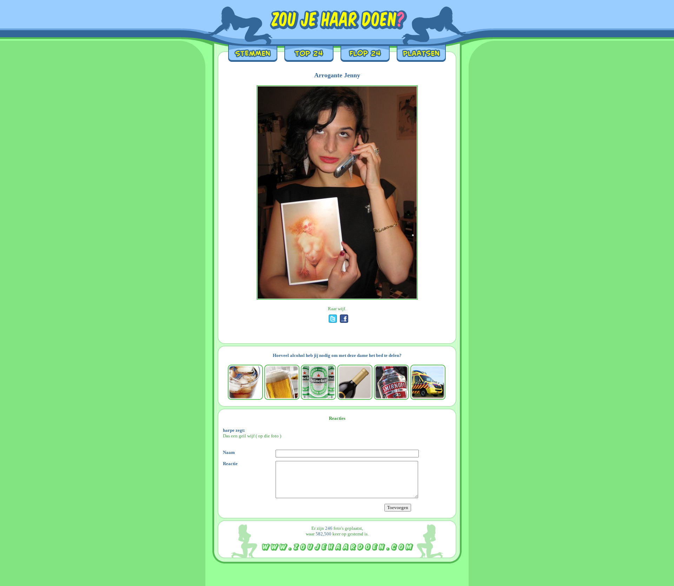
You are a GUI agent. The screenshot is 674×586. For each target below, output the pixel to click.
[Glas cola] (245, 382)
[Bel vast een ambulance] (427, 382)
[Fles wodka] (391, 382)
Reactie (230, 463)
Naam (229, 452)
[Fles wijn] (354, 382)
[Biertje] (281, 382)
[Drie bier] (318, 382)
